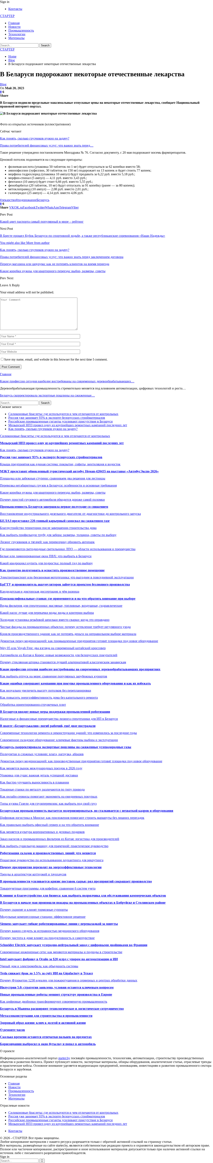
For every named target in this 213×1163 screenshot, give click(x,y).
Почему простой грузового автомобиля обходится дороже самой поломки (52, 499)
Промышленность (21, 30)
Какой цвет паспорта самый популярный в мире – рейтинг (42, 221)
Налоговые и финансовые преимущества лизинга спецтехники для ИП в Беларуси (59, 719)
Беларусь (43, 200)
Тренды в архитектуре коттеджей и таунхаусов (33, 874)
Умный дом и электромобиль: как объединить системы (39, 966)
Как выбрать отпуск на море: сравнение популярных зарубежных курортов (53, 676)
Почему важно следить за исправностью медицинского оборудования (49, 931)
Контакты (15, 9)
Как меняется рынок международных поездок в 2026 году (41, 768)
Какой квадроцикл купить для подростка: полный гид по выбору (46, 563)
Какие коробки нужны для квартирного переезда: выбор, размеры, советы (52, 492)
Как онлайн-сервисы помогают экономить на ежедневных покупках (48, 796)
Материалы (16, 38)
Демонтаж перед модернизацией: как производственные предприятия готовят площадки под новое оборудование (81, 761)
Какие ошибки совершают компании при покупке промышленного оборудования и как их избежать (75, 683)
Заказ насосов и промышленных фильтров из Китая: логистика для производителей (59, 839)
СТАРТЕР (7, 16)
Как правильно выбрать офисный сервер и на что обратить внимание (49, 825)
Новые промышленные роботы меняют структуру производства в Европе (56, 994)
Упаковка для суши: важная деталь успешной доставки (39, 775)
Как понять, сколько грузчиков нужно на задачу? (34, 138)
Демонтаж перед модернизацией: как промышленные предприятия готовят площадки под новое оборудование (79, 641)
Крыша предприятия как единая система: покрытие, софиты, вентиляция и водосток (60, 464)
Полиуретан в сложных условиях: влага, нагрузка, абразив (42, 754)
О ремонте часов (12, 1030)
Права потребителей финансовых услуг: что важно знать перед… (46, 145)
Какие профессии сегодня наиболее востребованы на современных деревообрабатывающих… (67, 381)
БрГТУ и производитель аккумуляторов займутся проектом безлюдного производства (65, 584)
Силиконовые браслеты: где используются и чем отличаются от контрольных (63, 414)
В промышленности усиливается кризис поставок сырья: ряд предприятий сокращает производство (76, 881)
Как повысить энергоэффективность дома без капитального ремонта (49, 697)
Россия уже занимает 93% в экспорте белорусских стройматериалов (56, 417)
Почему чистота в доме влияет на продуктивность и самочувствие (47, 938)
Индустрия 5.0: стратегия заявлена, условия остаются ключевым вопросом (57, 987)
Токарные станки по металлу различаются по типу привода (42, 789)
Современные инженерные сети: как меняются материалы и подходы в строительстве (61, 952)
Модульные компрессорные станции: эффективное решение (42, 916)
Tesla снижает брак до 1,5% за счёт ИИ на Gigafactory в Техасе (46, 973)
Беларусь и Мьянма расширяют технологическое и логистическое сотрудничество (62, 1008)
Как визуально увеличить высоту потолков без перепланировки (45, 690)
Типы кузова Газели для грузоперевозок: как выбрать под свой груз (48, 803)
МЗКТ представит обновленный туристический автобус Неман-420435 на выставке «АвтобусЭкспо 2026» (79, 471)
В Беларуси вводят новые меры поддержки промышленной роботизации (55, 711)
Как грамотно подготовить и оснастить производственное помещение (52, 570)
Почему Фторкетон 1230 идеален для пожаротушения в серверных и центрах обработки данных (68, 980)
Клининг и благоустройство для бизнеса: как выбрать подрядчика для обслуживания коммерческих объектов (83, 895)
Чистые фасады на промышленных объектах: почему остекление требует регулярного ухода (65, 627)
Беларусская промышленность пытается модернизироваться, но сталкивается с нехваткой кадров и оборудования (86, 810)
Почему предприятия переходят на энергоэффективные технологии (51, 867)
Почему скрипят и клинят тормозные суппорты (34, 909)
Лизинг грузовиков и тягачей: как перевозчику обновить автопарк (47, 542)
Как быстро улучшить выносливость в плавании (34, 782)
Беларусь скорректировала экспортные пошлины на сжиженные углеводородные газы (65, 747)
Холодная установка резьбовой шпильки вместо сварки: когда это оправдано (54, 620)
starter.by (64, 1058)
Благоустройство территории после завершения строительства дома (48, 528)
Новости (14, 26)
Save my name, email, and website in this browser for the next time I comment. (56, 359)
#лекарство (8, 200)
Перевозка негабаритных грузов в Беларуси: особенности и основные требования (58, 485)
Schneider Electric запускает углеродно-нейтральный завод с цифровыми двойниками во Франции (73, 945)
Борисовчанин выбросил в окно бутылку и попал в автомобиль (48, 1044)
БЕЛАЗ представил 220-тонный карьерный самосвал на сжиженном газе (55, 521)
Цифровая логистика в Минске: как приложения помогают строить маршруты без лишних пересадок (72, 817)
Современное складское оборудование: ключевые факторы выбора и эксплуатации (59, 740)
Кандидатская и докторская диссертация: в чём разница (39, 591)
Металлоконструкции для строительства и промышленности (46, 1015)
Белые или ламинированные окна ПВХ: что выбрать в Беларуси (46, 556)
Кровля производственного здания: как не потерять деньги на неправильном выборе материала (68, 634)
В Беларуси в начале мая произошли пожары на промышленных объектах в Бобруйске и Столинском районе (83, 902)
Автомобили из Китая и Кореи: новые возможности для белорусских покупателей (58, 655)
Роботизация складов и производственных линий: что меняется (48, 853)
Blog (3, 84)
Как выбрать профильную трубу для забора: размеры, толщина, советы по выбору (58, 535)
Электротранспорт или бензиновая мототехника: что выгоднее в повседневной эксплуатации (67, 577)
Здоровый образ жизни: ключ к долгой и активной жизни (43, 1023)
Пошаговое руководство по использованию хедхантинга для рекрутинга (51, 860)
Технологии (16, 34)
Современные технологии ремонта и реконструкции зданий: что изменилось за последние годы (68, 733)
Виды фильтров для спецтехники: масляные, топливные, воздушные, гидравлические (61, 605)
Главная (14, 23)
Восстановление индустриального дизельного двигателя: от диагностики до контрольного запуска (70, 513)
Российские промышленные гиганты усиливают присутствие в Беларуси (60, 421)
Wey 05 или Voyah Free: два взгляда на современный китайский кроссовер (53, 648)
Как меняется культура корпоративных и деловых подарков (42, 832)
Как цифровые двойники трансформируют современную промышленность (53, 1001)
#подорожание (26, 200)
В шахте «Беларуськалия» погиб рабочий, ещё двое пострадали (47, 726)
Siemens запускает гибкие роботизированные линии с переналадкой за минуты (59, 924)
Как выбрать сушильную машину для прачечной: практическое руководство (54, 846)
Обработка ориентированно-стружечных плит (33, 704)
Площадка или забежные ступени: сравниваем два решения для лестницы (52, 478)
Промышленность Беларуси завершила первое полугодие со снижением (54, 506)
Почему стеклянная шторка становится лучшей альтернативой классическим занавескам (63, 662)
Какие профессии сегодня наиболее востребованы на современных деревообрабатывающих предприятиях (80, 669)
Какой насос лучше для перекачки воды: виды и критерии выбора (47, 612)
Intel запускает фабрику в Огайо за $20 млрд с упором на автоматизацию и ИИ (59, 959)
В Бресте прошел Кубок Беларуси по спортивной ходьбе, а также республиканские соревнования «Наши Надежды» (82, 235)
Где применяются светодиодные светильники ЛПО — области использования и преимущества (67, 549)
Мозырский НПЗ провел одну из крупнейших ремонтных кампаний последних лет (67, 425)
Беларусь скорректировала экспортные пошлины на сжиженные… (47, 395)
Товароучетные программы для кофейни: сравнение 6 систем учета (47, 888)
